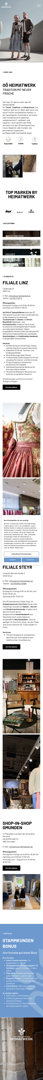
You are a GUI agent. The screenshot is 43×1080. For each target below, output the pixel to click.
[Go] (22, 56)
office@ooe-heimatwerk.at (19, 296)
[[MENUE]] (39, 5)
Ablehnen (12, 560)
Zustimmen (30, 560)
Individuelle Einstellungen (21, 554)
